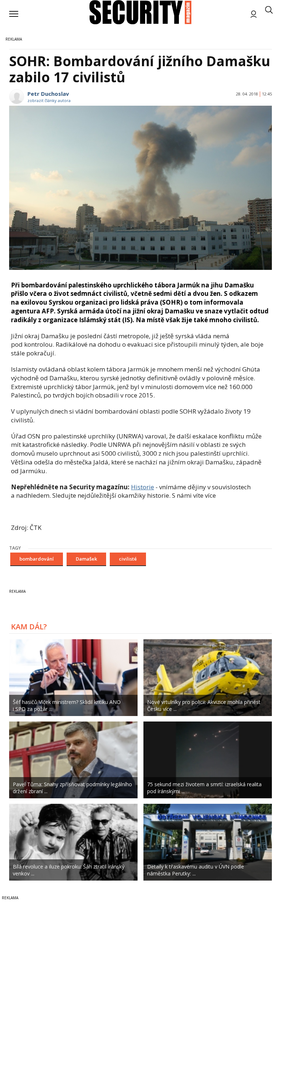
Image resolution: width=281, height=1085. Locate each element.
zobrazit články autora (49, 100)
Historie (142, 487)
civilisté (128, 558)
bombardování (36, 558)
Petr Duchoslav (48, 93)
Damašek (86, 558)
